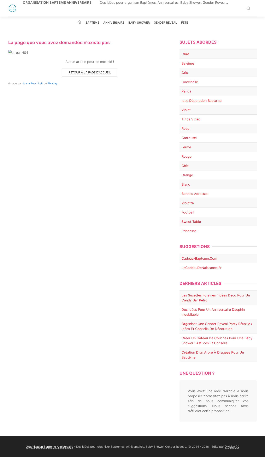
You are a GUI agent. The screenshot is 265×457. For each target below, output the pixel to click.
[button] (248, 8)
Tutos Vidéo (191, 119)
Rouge (187, 156)
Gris (185, 73)
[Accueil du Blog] (79, 22)
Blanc (186, 184)
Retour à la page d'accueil (90, 72)
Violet (186, 110)
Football (188, 212)
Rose (185, 128)
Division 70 (232, 446)
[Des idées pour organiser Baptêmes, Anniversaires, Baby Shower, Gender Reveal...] (12, 8)
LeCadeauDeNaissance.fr (202, 268)
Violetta (188, 203)
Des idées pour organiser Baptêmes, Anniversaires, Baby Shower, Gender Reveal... (164, 2)
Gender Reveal (165, 22)
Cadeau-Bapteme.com (199, 258)
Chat (185, 54)
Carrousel (189, 138)
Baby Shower (139, 22)
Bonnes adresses (195, 194)
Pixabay (52, 83)
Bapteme (92, 22)
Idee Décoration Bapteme (202, 100)
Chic (185, 166)
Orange (187, 175)
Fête (184, 22)
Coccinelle (190, 82)
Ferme (186, 147)
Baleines (188, 63)
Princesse (189, 231)
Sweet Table (191, 222)
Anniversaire (113, 22)
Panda (186, 91)
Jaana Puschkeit (33, 83)
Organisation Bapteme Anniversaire (57, 2)
